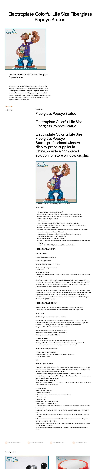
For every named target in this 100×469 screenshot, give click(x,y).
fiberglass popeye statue (35, 93)
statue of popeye (23, 99)
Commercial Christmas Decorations (27, 86)
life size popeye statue (38, 95)
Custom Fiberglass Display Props (32, 88)
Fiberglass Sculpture (32, 91)
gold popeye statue (24, 95)
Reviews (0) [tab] (8, 110)
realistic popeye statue (37, 97)
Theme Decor (43, 91)
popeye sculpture (23, 97)
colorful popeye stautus (19, 93)
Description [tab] (8, 106)
